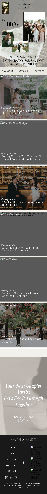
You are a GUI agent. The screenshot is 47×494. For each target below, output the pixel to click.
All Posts (5, 76)
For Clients (27, 76)
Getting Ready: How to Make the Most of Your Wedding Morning (22, 158)
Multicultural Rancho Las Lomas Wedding (21, 340)
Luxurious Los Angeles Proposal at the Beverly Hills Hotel (22, 112)
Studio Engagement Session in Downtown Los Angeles (20, 249)
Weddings (23, 123)
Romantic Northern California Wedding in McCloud (19, 295)
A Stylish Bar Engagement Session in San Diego (22, 203)
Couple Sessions (16, 76)
